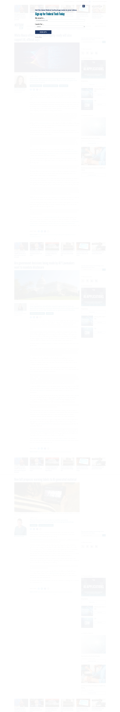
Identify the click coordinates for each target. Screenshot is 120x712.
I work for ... (39, 24)
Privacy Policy (38, 37)
